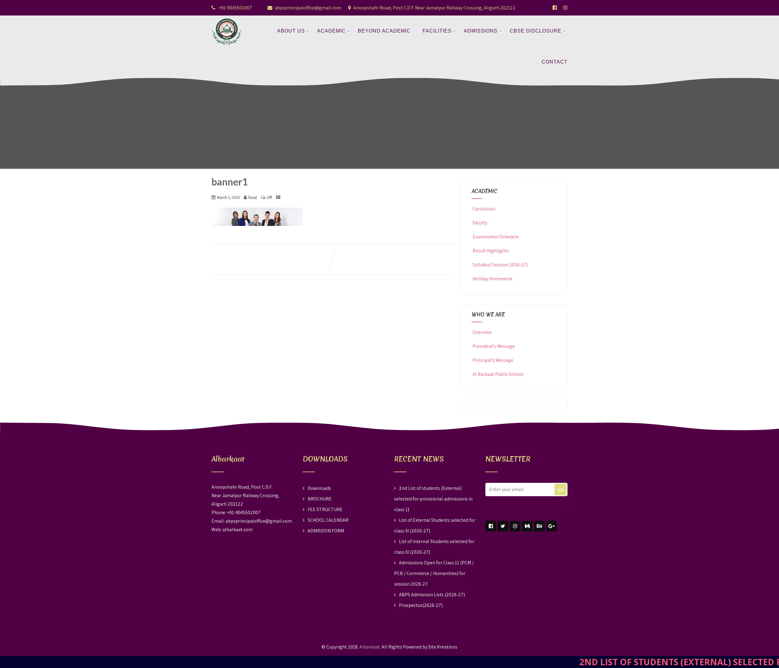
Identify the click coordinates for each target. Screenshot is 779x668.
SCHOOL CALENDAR (328, 520)
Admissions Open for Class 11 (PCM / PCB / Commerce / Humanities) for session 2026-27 (434, 573)
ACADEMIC (331, 30)
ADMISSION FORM (326, 531)
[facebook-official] (555, 7)
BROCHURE (320, 499)
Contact (555, 61)
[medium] (527, 526)
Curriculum (484, 209)
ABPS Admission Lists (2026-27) (432, 594)
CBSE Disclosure (535, 30)
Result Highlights (491, 250)
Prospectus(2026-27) (421, 605)
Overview (482, 332)
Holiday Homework (492, 278)
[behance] (539, 526)
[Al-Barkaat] (226, 19)
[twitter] (503, 526)
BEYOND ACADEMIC (384, 30)
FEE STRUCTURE (325, 509)
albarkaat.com (237, 529)
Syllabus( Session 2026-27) (500, 264)
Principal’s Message (493, 360)
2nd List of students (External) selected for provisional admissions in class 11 (433, 499)
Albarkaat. (370, 647)
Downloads (319, 488)
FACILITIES (437, 30)
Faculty (480, 223)
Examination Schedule (496, 237)
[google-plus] (551, 526)
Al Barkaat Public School (498, 374)
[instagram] (515, 526)
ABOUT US (291, 30)
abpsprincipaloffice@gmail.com (308, 8)
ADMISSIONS (481, 30)
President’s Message (494, 346)
